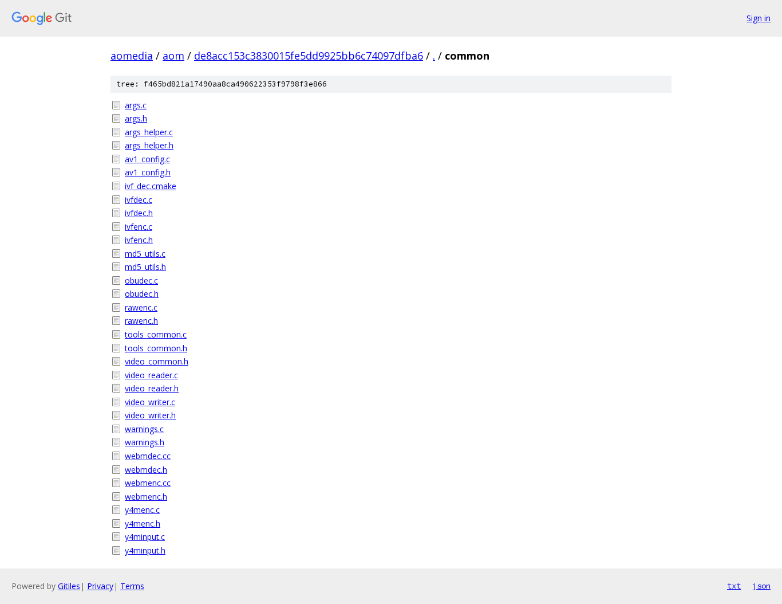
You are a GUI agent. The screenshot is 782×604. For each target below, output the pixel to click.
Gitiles (69, 586)
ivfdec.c (138, 199)
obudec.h (142, 293)
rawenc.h (141, 320)
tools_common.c (156, 334)
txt (734, 586)
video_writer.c (150, 402)
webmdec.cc (148, 455)
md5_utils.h (145, 266)
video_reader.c (151, 375)
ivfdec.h (139, 212)
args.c (136, 105)
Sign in (759, 18)
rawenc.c (141, 307)
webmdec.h (146, 469)
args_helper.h (149, 145)
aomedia (131, 55)
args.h (136, 118)
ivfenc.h (139, 239)
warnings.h (144, 442)
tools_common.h (156, 348)
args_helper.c (149, 132)
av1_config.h (148, 172)
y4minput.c (145, 536)
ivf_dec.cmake (150, 186)
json (761, 586)
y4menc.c (142, 509)
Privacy (100, 586)
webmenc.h (146, 496)
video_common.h (156, 361)
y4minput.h (145, 550)
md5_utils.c (145, 253)
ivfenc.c (138, 226)
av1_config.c (147, 159)
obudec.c (141, 280)
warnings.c (144, 428)
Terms (132, 586)
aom (173, 55)
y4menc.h (142, 523)
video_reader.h (152, 388)
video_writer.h (150, 415)
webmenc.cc (148, 482)
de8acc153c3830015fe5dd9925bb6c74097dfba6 (308, 55)
